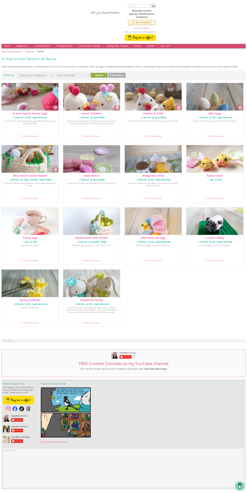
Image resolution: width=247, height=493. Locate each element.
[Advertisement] (123, 470)
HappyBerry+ (22, 46)
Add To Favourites (31, 136)
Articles (137, 46)
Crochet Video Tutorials (89, 46)
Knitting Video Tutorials (117, 46)
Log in (137, 28)
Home (7, 46)
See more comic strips (54, 441)
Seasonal (29, 51)
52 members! (142, 22)
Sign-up (146, 28)
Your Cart (165, 46)
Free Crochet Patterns (11, 51)
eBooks (150, 46)
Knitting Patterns (64, 46)
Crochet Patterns (42, 46)
